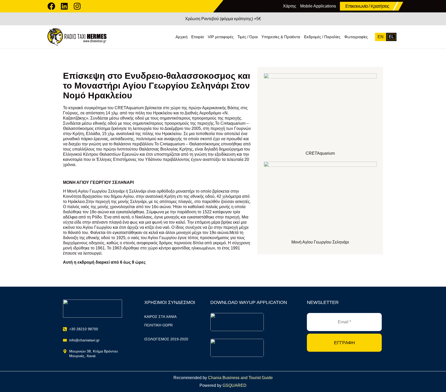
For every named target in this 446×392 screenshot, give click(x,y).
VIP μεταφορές (221, 37)
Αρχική (181, 37)
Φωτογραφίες (356, 37)
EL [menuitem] (391, 37)
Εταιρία (197, 37)
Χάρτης (289, 6)
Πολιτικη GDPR (158, 325)
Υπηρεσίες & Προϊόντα (280, 37)
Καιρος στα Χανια (160, 317)
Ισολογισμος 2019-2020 (166, 339)
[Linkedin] (64, 6)
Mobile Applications (318, 6)
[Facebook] (51, 6)
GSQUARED (234, 385)
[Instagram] (77, 6)
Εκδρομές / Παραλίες (322, 37)
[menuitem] (380, 37)
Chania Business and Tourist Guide (240, 377)
